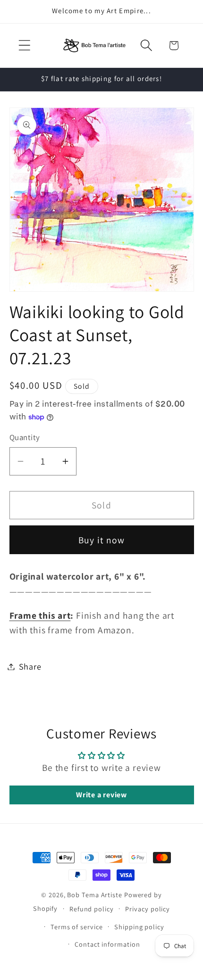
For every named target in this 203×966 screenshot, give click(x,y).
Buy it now (101, 540)
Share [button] (30, 666)
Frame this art (40, 615)
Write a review (101, 795)
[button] (24, 45)
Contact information (107, 944)
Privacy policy (147, 908)
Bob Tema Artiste (94, 894)
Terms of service (77, 926)
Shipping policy (139, 926)
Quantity (24, 437)
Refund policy (91, 908)
